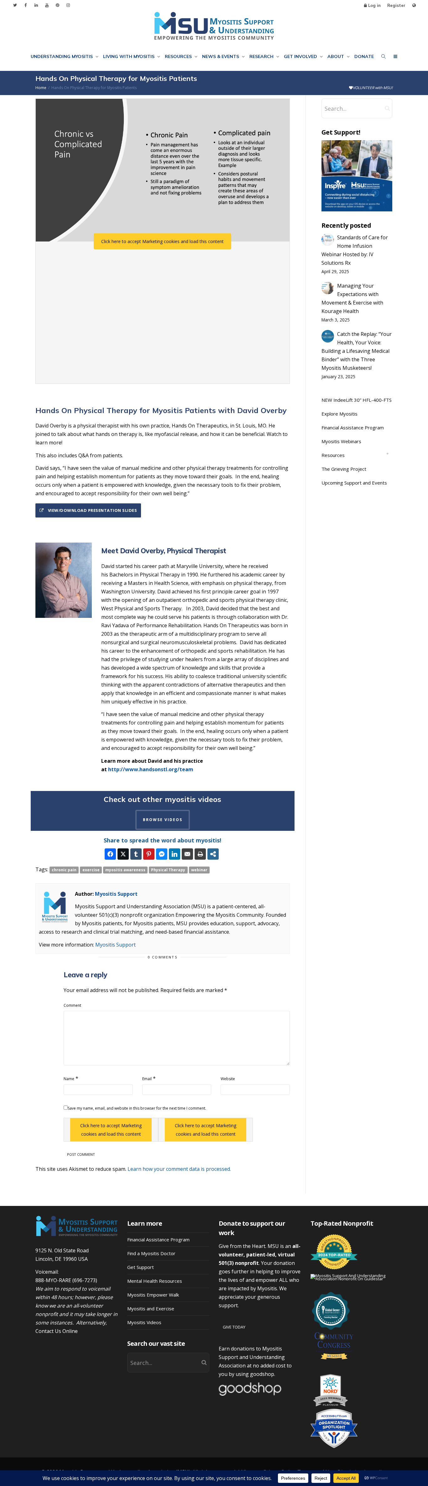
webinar (199, 870)
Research (262, 56)
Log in (374, 5)
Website (228, 1078)
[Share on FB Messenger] (161, 854)
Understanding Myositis (62, 56)
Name (69, 1078)
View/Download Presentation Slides (92, 510)
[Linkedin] (36, 5)
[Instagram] (68, 5)
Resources (179, 56)
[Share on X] (123, 854)
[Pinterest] (57, 5)
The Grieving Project (343, 469)
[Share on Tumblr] (136, 854)
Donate (364, 56)
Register (396, 5)
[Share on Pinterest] (148, 854)
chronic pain (64, 870)
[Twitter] (15, 5)
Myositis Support (116, 893)
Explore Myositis (339, 414)
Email (147, 1078)
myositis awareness (125, 870)
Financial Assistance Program (352, 427)
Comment (72, 1005)
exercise (91, 870)
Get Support (140, 1267)
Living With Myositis (129, 56)
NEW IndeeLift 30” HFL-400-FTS (356, 400)
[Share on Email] (187, 854)
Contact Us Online (56, 1331)
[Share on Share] (213, 854)
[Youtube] (47, 5)
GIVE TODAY (234, 1327)
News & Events (221, 56)
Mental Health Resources (154, 1281)
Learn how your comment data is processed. (179, 1168)
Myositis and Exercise (150, 1308)
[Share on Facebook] (110, 854)
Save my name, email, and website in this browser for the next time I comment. (137, 1108)
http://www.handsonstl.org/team (150, 769)
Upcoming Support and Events (354, 483)
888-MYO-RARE (53, 1280)
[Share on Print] (200, 854)
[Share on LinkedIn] (174, 854)
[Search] (383, 56)
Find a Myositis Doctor (151, 1253)
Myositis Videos (144, 1322)
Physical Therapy (168, 870)
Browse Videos (162, 819)
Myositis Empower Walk (153, 1295)
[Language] (414, 5)
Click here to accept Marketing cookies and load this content (162, 241)
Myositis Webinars (341, 441)
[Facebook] (25, 5)
